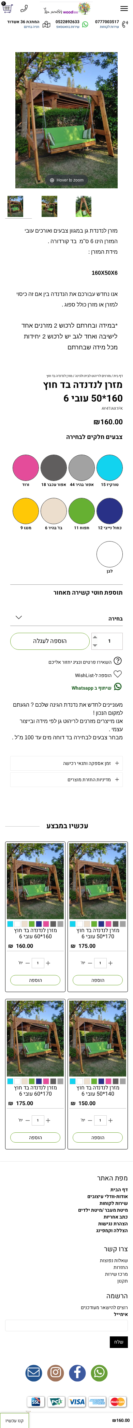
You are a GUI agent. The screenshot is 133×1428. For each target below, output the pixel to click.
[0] (8, 8)
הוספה (97, 980)
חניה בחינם (31, 27)
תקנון (122, 1281)
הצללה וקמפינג (112, 1230)
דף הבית (119, 1189)
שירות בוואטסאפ (67, 27)
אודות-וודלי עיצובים (107, 1196)
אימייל (121, 1314)
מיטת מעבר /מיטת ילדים (103, 1210)
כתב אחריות (116, 1217)
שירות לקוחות (109, 27)
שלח (118, 1342)
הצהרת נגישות (113, 1223)
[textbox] (66, 1267)
